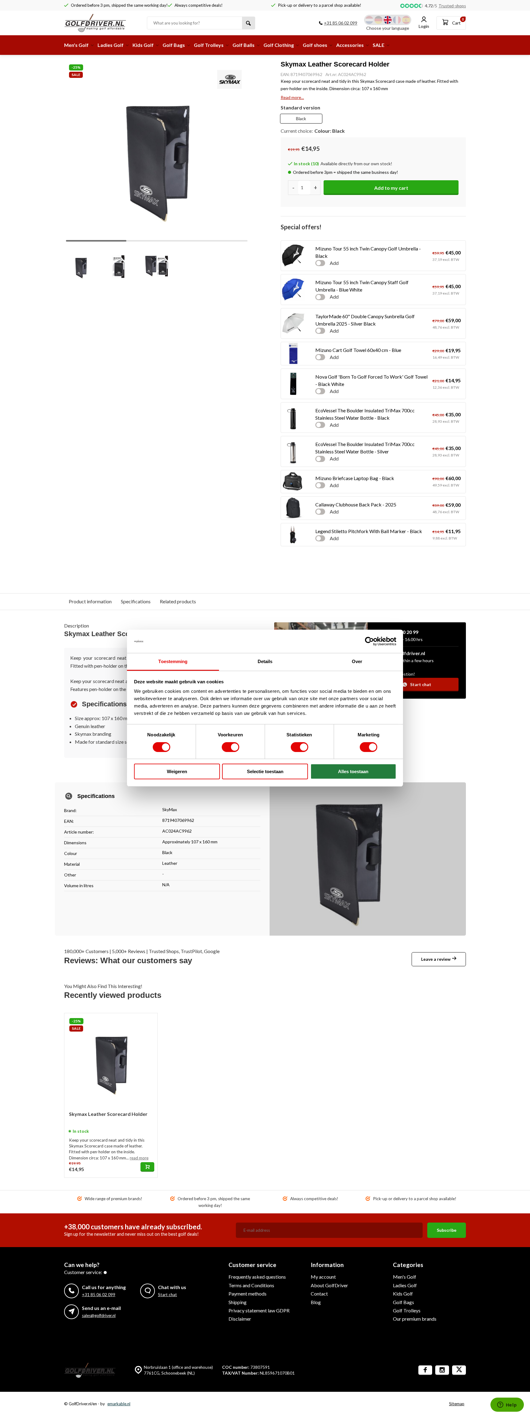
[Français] (397, 20)
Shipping (238, 1302)
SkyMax (169, 809)
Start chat (420, 684)
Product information (90, 601)
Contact (319, 1293)
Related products (178, 601)
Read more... (292, 97)
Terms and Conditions (251, 1285)
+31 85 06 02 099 (340, 22)
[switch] (230, 747)
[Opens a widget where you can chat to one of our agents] (507, 1405)
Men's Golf (76, 45)
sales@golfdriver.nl (99, 1315)
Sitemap (456, 1403)
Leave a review (436, 959)
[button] (238, 149)
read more (139, 1157)
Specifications (136, 601)
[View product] (147, 1167)
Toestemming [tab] (172, 661)
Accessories (350, 45)
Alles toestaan (353, 771)
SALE (378, 45)
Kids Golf (143, 45)
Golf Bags (174, 45)
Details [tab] (265, 661)
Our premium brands (414, 1319)
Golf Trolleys (209, 45)
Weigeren (177, 771)
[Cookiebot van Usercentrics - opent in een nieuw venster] (369, 641)
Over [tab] (357, 661)
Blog (316, 1302)
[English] (388, 20)
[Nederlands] (369, 20)
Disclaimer (240, 1319)
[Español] (406, 20)
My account (323, 1277)
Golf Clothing (278, 45)
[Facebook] (425, 1370)
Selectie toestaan (265, 771)
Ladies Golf (111, 45)
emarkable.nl (118, 1403)
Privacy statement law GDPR (259, 1310)
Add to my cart (391, 188)
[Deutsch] (378, 20)
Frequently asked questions (257, 1277)
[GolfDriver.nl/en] (101, 23)
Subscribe (446, 1230)
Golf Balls (243, 45)
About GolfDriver (329, 1285)
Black (301, 118)
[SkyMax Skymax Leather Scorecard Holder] (110, 1059)
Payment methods (248, 1293)
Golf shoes (315, 45)
